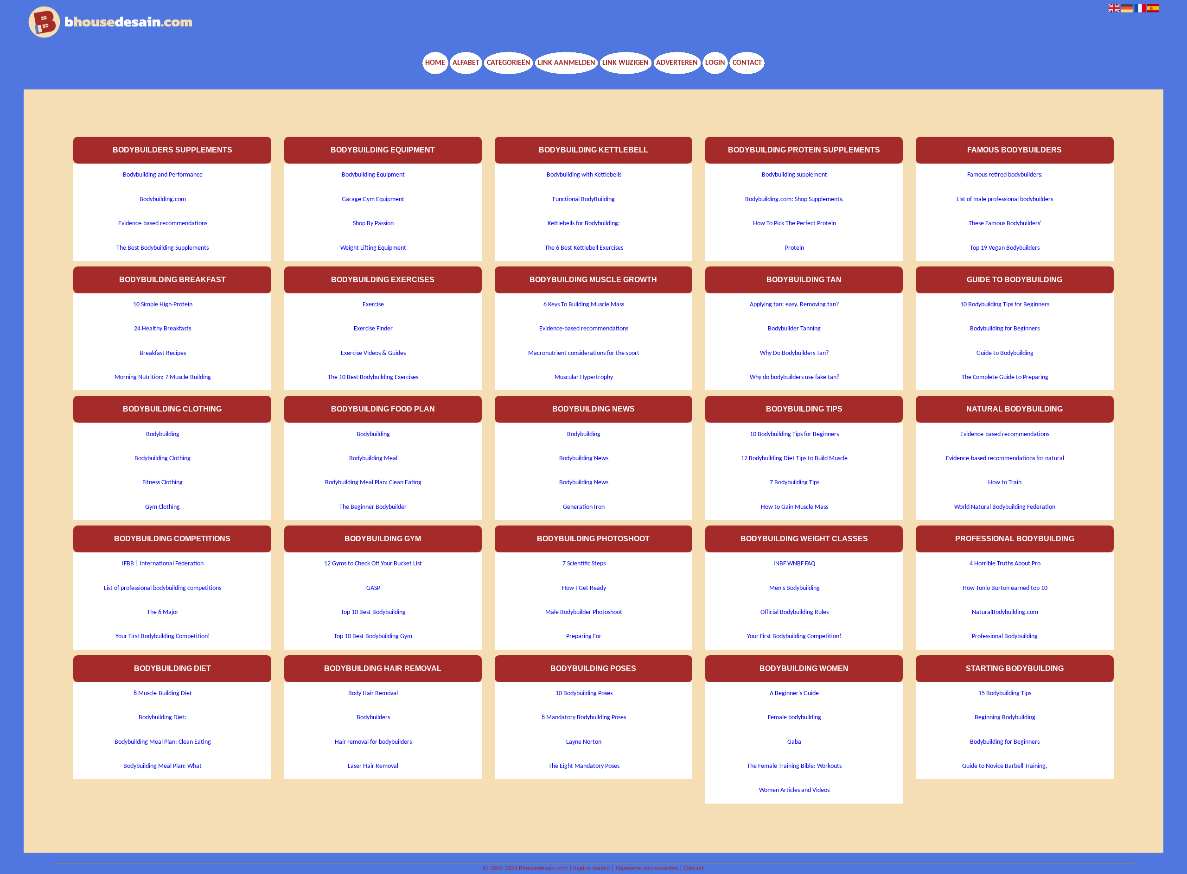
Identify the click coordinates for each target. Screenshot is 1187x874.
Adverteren (677, 63)
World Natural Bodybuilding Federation (1004, 507)
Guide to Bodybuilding (1005, 353)
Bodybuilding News (583, 458)
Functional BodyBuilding (584, 199)
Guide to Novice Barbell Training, (1004, 766)
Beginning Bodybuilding (1005, 717)
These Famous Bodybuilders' (1005, 223)
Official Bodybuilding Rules (794, 612)
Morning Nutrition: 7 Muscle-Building (163, 377)
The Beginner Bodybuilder (373, 507)
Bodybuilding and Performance (163, 174)
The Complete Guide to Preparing (1005, 377)
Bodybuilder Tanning (794, 328)
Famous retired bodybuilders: (1005, 174)
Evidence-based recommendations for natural (1005, 458)
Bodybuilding (162, 434)
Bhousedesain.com (543, 868)
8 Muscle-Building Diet (163, 693)
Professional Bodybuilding (1005, 636)
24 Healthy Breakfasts (162, 328)
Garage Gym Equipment (373, 199)
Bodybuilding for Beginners (1005, 328)
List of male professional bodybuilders (1005, 199)
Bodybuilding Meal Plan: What (162, 766)
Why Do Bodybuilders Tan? (794, 353)
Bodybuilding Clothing (162, 458)
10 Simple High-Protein (162, 304)
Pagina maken (591, 868)
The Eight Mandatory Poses (584, 766)
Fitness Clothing (162, 482)
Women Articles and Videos (794, 790)
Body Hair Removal (373, 693)
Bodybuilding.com (163, 199)
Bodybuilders (373, 717)
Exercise (373, 304)
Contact (747, 63)
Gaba (794, 742)
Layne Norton (583, 742)
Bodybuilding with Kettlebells (584, 174)
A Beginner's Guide (794, 693)
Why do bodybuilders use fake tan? (794, 377)
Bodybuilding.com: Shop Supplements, (794, 199)
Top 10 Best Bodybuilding (373, 612)
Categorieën (508, 63)
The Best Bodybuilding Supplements (162, 248)
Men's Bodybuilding (794, 588)
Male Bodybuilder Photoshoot (583, 612)
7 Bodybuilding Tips (794, 482)
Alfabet (466, 63)
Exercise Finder (373, 328)
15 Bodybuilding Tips (1004, 693)
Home (435, 63)
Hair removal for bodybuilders (373, 742)
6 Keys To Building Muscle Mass (583, 304)
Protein (794, 248)
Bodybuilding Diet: (162, 717)
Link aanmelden (566, 63)
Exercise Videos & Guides (373, 353)
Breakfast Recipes (163, 353)
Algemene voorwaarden (646, 868)
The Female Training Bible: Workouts (794, 766)
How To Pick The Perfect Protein (794, 223)
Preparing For (583, 636)
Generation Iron (584, 507)
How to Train (1004, 482)
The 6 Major (163, 612)
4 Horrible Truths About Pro (1005, 563)
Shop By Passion (373, 223)
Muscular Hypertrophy (584, 377)
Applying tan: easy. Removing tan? (794, 304)
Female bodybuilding (794, 717)
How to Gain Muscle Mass (794, 507)
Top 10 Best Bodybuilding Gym (373, 636)
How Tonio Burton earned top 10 (1005, 588)
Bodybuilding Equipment (373, 174)
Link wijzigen (625, 63)
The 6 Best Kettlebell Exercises (584, 248)
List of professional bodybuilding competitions (162, 588)
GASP (373, 588)
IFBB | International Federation (163, 563)
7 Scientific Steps (584, 563)
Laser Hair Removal (373, 766)
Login (715, 63)
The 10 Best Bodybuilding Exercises (373, 377)
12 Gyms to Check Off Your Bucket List (373, 563)
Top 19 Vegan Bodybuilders (1005, 248)
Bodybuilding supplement (794, 174)
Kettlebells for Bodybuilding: (584, 223)
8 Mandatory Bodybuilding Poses (584, 717)
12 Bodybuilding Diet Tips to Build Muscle (794, 458)
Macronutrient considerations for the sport (583, 353)
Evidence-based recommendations (162, 223)
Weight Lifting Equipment (373, 248)
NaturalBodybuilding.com (1005, 612)
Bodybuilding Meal (373, 458)
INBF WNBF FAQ (794, 563)
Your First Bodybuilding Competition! (162, 636)
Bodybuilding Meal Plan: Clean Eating (163, 742)
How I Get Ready (584, 588)
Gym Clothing (162, 507)
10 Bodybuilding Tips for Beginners (794, 434)
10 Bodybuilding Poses (584, 693)
